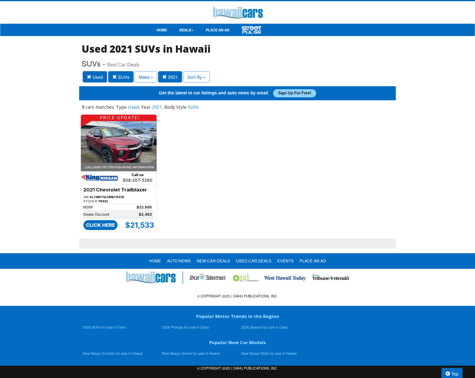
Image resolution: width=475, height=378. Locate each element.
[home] (237, 13)
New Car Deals (213, 261)
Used (97, 77)
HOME (162, 29)
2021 (172, 77)
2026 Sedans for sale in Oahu (264, 327)
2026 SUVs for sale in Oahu (104, 327)
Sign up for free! (294, 93)
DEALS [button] (185, 29)
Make (145, 77)
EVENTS (285, 261)
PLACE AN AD (217, 29)
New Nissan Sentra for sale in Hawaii (191, 353)
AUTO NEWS (179, 261)
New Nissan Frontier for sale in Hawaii (112, 353)
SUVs (123, 77)
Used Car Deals (253, 261)
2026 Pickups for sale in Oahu (185, 327)
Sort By (195, 77)
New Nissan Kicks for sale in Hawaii (269, 353)
